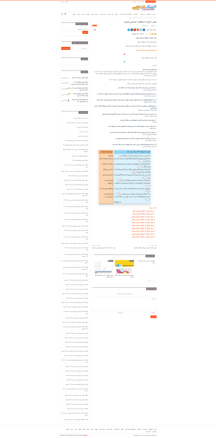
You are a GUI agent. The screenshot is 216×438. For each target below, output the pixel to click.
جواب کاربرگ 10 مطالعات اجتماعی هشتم (142, 217)
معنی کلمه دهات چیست (82, 127)
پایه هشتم (94, 25)
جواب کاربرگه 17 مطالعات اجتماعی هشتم (142, 237)
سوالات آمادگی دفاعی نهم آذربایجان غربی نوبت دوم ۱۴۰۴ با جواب (75, 328)
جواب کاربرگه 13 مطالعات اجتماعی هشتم (142, 225)
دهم (72, 429)
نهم (75, 429)
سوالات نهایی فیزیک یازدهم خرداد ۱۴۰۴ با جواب (76, 400)
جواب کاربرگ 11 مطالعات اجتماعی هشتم (142, 220)
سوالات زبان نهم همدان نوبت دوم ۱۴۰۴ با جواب (76, 371)
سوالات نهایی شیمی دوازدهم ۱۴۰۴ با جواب (78, 176)
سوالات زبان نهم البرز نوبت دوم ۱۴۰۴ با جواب (77, 409)
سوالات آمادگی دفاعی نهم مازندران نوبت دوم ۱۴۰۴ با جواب (75, 201)
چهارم (87, 14)
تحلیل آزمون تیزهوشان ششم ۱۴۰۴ (80, 160)
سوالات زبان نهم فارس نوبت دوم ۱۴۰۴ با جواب (77, 298)
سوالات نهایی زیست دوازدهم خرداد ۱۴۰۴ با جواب (76, 395)
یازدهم (67, 429)
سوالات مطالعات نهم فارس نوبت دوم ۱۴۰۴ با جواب (76, 419)
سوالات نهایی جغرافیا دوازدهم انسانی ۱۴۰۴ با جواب (76, 180)
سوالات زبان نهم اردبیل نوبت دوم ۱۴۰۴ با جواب (77, 366)
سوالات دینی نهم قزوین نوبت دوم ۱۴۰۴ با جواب (76, 333)
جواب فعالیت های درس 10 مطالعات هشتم (145, 248)
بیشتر (74, 14)
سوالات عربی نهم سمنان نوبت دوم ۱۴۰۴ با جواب (76, 285)
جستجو (85, 32)
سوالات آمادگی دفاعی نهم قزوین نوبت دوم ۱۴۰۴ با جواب (74, 243)
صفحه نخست (141, 2)
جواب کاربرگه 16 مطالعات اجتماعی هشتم (142, 234)
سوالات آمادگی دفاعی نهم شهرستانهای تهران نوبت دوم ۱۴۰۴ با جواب (75, 195)
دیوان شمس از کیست (83, 136)
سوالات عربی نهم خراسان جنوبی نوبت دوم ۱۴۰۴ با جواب (74, 351)
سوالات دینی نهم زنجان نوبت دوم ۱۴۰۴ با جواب (76, 289)
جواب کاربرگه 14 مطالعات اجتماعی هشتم (142, 228)
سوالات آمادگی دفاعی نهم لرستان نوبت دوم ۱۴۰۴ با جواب (76, 312)
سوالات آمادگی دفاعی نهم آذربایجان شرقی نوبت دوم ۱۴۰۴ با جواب (75, 268)
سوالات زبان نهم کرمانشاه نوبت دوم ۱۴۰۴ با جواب (76, 185)
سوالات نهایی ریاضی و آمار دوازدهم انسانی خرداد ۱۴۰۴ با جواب (75, 390)
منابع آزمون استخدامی (126, 14)
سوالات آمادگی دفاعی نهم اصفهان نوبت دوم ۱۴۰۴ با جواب (76, 220)
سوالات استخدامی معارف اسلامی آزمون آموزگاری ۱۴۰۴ (75, 145)
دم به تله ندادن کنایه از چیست (80, 118)
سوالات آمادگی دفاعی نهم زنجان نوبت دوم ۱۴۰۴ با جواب (74, 171)
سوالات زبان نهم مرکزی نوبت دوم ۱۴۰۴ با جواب (77, 375)
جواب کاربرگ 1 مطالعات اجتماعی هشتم (143, 211)
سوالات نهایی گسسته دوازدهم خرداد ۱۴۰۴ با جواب (76, 280)
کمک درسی (140, 435)
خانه (154, 14)
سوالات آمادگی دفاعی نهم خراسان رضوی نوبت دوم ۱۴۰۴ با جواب (74, 414)
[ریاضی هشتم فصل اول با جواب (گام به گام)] (124, 266)
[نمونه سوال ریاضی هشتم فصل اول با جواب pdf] (103, 266)
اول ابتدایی (110, 14)
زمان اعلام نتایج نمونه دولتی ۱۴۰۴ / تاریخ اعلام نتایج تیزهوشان (75, 150)
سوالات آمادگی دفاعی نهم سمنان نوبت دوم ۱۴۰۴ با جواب (76, 249)
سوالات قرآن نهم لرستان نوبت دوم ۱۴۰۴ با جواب (76, 347)
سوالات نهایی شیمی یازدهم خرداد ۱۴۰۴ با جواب (77, 318)
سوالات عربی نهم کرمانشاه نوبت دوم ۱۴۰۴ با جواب (76, 355)
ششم (78, 14)
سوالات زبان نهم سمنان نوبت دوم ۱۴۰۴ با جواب (77, 404)
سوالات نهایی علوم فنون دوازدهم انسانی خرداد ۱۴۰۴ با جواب (75, 275)
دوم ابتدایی (103, 14)
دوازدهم (155, 432)
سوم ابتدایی (94, 14)
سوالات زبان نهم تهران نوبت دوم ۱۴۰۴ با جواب (77, 380)
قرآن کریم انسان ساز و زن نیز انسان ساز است (77, 123)
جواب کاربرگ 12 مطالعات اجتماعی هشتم (142, 222)
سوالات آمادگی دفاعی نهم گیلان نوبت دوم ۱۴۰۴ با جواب (74, 302)
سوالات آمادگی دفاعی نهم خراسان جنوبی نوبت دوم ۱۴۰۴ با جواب (76, 255)
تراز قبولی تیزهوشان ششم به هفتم (80, 156)
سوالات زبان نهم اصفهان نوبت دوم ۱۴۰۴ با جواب (76, 384)
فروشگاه (149, 14)
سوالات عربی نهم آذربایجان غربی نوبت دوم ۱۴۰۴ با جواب (76, 166)
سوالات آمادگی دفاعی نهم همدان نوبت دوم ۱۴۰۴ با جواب (76, 207)
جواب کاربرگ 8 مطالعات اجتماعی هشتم (143, 214)
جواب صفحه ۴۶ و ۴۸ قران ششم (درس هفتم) (104, 248)
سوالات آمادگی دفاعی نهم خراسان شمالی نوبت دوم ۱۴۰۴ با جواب (74, 262)
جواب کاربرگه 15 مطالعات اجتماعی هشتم (142, 231)
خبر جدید (142, 14)
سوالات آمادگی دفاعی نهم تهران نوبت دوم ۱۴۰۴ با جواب (75, 226)
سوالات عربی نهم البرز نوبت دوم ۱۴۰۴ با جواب (77, 189)
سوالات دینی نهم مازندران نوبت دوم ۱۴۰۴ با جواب (76, 338)
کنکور (116, 14)
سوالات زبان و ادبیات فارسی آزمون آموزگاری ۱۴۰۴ (76, 140)
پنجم (83, 14)
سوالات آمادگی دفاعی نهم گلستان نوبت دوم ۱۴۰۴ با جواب (76, 238)
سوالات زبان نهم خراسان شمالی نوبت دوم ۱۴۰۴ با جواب (75, 293)
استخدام (136, 14)
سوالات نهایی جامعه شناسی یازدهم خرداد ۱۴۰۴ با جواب (75, 322)
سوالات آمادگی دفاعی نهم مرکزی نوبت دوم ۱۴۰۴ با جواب (76, 214)
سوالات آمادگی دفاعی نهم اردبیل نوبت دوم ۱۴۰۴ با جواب (76, 231)
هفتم (84, 429)
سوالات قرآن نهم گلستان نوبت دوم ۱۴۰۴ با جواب (76, 342)
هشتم (79, 429)
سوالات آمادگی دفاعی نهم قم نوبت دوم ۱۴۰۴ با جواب (75, 307)
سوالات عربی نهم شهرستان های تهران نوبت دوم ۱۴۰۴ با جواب (75, 361)
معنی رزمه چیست (83, 132)
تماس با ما (134, 2)
